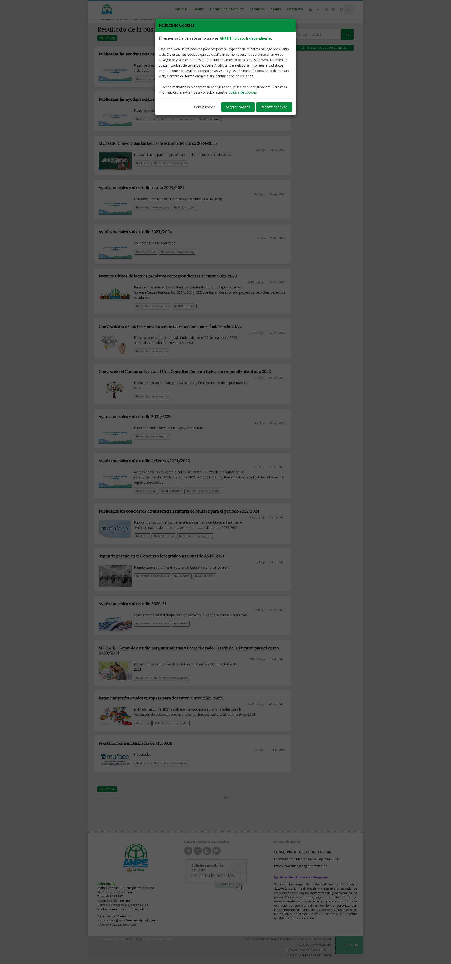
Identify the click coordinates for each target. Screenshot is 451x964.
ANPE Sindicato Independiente (245, 38)
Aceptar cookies (238, 107)
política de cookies (243, 92)
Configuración (204, 107)
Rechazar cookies (274, 107)
